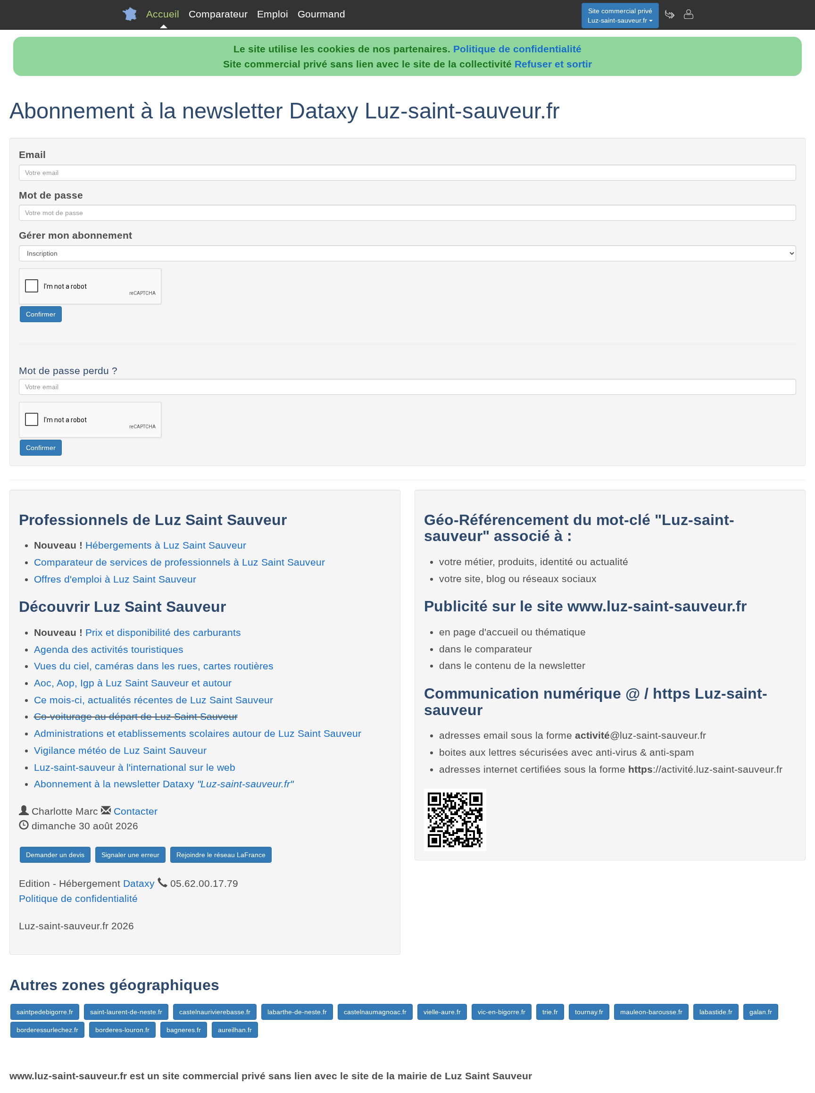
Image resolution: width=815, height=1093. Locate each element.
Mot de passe (51, 195)
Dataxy (139, 883)
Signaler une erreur (130, 855)
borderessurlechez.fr (47, 1030)
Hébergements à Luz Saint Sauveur (165, 545)
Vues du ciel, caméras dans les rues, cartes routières (154, 665)
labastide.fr (715, 1012)
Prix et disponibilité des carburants (163, 632)
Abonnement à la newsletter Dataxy (163, 783)
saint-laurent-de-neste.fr (126, 1012)
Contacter (136, 811)
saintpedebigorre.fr (45, 1012)
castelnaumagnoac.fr (375, 1012)
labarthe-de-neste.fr (297, 1012)
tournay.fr (589, 1012)
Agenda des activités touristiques (108, 649)
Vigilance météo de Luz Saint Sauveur (120, 750)
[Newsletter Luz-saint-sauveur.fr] (669, 14)
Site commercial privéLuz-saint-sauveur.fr (620, 15)
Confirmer (41, 314)
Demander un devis (55, 855)
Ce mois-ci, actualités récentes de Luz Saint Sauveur (153, 699)
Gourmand (321, 13)
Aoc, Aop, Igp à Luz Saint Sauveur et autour (133, 682)
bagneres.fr (183, 1030)
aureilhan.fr (235, 1030)
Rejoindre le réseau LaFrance (221, 855)
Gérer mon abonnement (75, 235)
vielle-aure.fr (442, 1012)
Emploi (272, 13)
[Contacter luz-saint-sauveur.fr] (688, 14)
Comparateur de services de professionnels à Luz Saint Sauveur (179, 562)
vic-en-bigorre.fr (501, 1012)
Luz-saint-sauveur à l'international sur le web (134, 767)
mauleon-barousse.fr (651, 1012)
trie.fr (550, 1012)
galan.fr (760, 1012)
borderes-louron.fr (122, 1030)
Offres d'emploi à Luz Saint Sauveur (115, 579)
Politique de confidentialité (517, 48)
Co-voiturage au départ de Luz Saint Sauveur (136, 716)
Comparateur (218, 13)
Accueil (162, 13)
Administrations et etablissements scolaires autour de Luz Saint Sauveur (197, 733)
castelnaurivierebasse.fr (214, 1012)
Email (32, 154)
